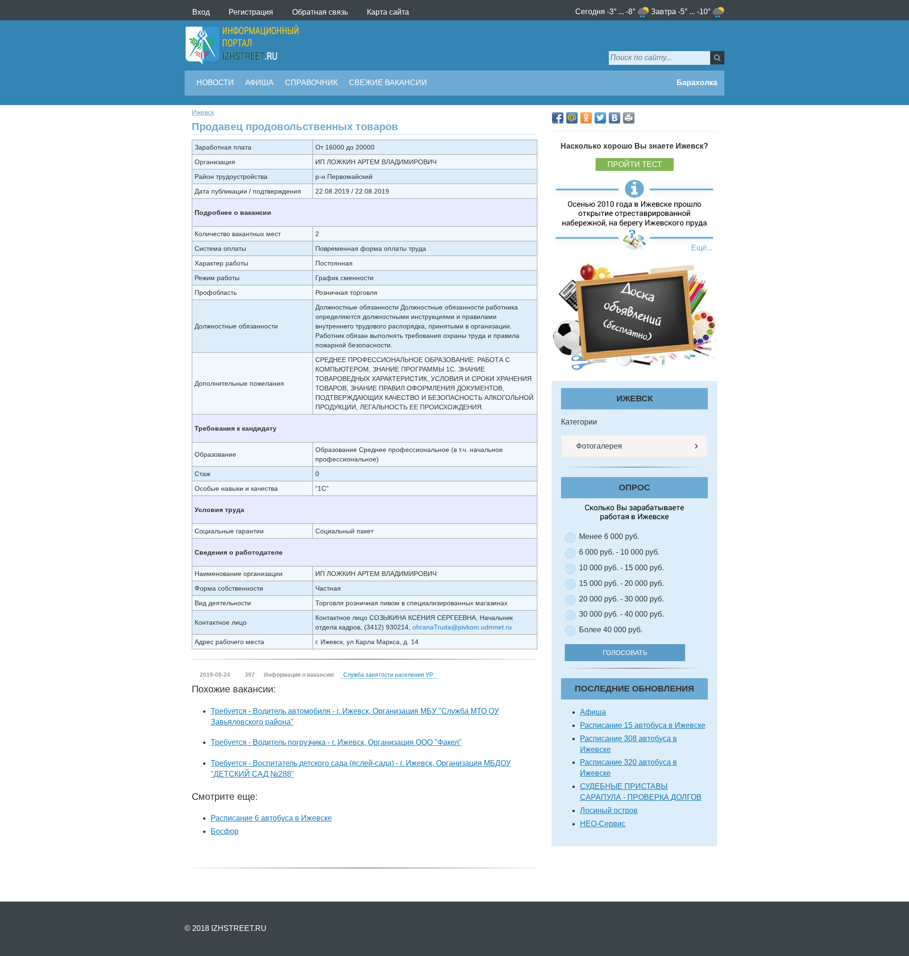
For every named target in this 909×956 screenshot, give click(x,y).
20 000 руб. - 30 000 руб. (621, 599)
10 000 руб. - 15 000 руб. (621, 568)
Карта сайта (388, 12)
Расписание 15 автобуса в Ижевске (642, 725)
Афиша (259, 83)
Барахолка (696, 83)
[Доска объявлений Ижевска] (634, 317)
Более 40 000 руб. (610, 630)
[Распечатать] (628, 118)
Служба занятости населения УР (388, 675)
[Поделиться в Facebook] (557, 118)
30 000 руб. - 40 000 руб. (621, 614)
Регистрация (251, 12)
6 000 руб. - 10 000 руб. (619, 552)
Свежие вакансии (388, 83)
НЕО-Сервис (602, 824)
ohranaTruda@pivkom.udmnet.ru (462, 627)
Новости (215, 83)
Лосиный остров (609, 810)
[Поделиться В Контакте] (614, 118)
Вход (201, 12)
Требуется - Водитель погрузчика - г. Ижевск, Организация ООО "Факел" (336, 742)
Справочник (311, 83)
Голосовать (625, 652)
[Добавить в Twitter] (600, 118)
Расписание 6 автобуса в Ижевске (271, 818)
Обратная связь (320, 12)
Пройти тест (634, 164)
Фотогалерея (598, 446)
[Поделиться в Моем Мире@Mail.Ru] (572, 118)
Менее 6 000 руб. (609, 536)
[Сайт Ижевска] (242, 45)
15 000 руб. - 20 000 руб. (621, 583)
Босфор (225, 831)
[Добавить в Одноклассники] (586, 118)
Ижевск (203, 112)
